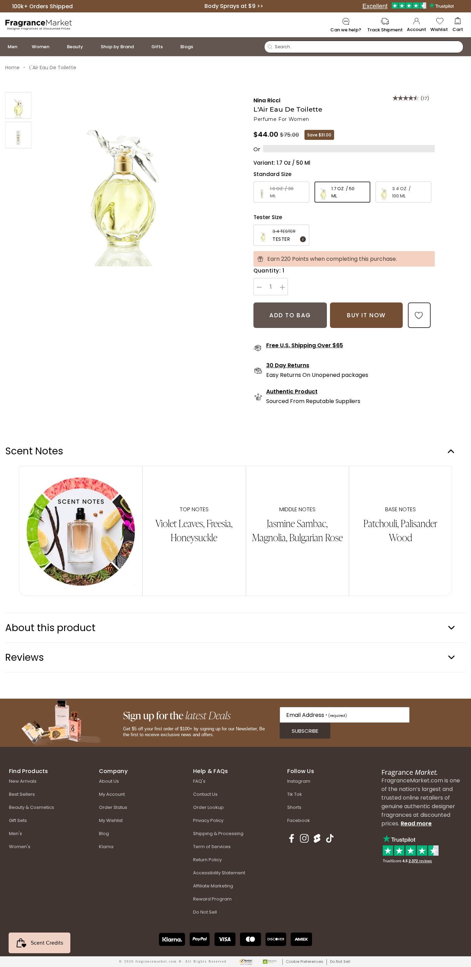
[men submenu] (24, 46)
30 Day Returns (287, 365)
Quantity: (268, 270)
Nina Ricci (266, 100)
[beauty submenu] (90, 46)
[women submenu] (56, 46)
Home (12, 67)
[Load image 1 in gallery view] (18, 105)
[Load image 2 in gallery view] (18, 135)
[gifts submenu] (169, 46)
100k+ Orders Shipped (42, 6)
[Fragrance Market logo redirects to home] (38, 24)
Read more (416, 823)
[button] (457, 25)
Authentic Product (292, 391)
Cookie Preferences (304, 961)
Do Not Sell (340, 961)
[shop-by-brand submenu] (140, 46)
